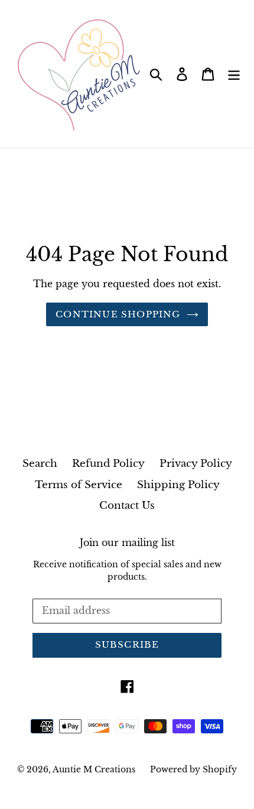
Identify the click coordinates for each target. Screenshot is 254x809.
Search (39, 463)
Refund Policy (108, 463)
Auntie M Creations (94, 769)
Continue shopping (118, 314)
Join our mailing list (127, 542)
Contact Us (127, 505)
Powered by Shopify (193, 769)
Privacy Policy (195, 463)
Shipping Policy (178, 485)
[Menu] (234, 73)
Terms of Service (78, 485)
